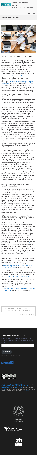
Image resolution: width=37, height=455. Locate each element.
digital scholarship (16, 75)
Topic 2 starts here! (26, 314)
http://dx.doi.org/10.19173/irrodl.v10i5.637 (17, 276)
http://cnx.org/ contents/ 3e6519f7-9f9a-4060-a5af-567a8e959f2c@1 (17, 266)
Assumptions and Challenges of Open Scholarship (17, 82)
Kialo (30, 243)
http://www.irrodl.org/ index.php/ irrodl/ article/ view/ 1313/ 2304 (18, 289)
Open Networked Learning (20, 4)
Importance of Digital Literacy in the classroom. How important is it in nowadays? (17, 309)
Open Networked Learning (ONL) (11, 384)
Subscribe (6, 352)
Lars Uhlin (18, 387)
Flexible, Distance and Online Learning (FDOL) (15, 386)
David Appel (28, 56)
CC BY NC (26, 391)
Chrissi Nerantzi (6, 387)
